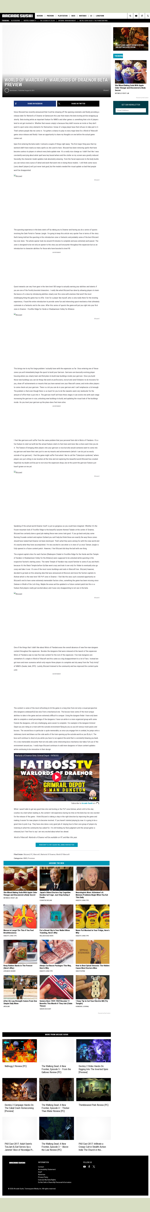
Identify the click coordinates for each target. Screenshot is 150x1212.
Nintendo (82, 16)
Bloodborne (15, 21)
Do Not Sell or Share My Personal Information (54, 1182)
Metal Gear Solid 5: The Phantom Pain (93, 21)
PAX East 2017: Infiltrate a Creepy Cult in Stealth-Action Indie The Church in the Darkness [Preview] (92, 1146)
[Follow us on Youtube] (136, 16)
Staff (40, 1172)
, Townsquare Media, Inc (32, 1189)
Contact (41, 1167)
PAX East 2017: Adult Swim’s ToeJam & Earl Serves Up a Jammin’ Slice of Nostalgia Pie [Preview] (19, 1146)
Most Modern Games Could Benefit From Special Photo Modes (131, 46)
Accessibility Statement (47, 1169)
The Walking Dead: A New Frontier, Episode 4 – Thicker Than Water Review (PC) (55, 1108)
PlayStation (63, 16)
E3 (91, 16)
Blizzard (27, 854)
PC (31, 854)
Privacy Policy (43, 1177)
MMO (25, 858)
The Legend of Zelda (47, 21)
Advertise (41, 1175)
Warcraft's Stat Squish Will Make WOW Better (56, 845)
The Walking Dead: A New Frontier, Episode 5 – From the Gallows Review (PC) (56, 1069)
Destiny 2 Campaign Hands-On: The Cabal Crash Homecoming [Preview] (19, 1108)
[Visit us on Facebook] (90, 1166)
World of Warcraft (63, 854)
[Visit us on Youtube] (85, 1166)
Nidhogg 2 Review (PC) (16, 1066)
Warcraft (36, 854)
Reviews (40, 16)
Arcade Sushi (87, 803)
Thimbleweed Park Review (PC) (94, 1105)
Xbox (73, 16)
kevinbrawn (13, 90)
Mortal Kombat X (30, 21)
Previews (50, 16)
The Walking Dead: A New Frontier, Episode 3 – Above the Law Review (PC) (55, 1146)
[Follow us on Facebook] (142, 16)
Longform (100, 16)
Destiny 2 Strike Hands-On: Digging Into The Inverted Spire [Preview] (93, 1069)
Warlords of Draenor (48, 854)
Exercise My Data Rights (47, 1180)
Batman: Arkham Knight (67, 21)
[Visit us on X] (94, 1166)
